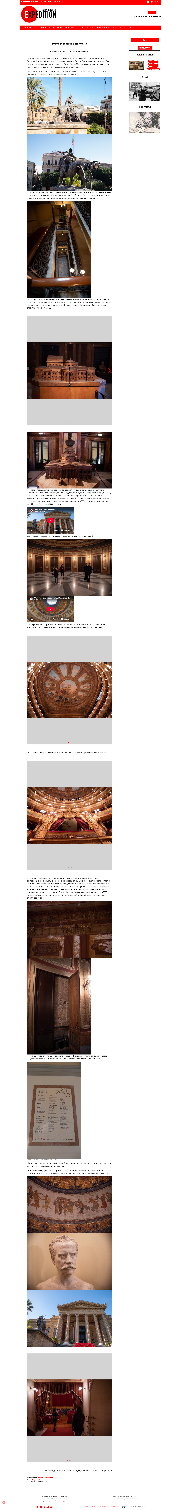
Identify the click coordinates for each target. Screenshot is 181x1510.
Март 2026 (153, 66)
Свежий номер (144, 55)
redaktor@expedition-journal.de (56, 1502)
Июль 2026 (153, 61)
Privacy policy (103, 1507)
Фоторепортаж (42, 28)
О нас (86, 1507)
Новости (58, 28)
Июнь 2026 (153, 63)
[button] (109, 370)
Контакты (93, 1507)
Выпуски (117, 28)
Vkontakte (84, 51)
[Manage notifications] (3, 1502)
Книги (127, 28)
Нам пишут (103, 28)
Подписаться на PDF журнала (147, 16)
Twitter (74, 51)
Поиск (152, 12)
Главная (27, 28)
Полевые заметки (74, 28)
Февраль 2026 (153, 69)
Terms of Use (114, 1507)
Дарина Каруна (38, 1480)
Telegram (65, 51)
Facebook (55, 51)
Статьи (90, 28)
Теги (145, 40)
